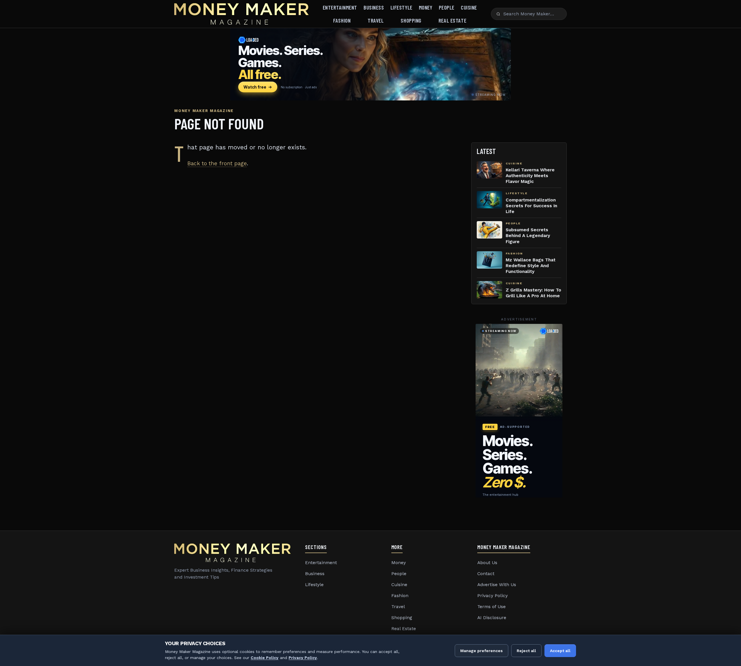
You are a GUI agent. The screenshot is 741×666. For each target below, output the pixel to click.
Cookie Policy (264, 657)
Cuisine (469, 7)
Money (425, 7)
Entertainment (340, 7)
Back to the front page (217, 163)
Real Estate (452, 20)
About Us (487, 562)
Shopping (411, 20)
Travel (376, 20)
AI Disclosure (491, 617)
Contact (485, 573)
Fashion (342, 20)
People (446, 7)
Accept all (560, 650)
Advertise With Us (496, 584)
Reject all (526, 650)
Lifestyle (401, 7)
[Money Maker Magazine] (241, 14)
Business (374, 7)
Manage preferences (481, 650)
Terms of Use (491, 606)
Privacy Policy (492, 595)
